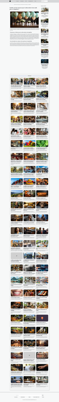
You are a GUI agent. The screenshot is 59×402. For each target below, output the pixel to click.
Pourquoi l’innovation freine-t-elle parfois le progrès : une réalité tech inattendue (44, 65)
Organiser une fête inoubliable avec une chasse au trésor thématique (16, 124)
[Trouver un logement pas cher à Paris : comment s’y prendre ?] (17, 217)
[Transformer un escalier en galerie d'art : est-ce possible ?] (42, 106)
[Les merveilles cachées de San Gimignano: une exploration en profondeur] (17, 243)
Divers (12, 4)
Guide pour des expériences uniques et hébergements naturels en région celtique (42, 161)
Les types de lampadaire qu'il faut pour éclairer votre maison (29, 335)
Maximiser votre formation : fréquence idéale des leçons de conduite (42, 99)
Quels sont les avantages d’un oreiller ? (29, 372)
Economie (15, 397)
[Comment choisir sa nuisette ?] (42, 355)
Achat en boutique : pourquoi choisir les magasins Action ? (41, 285)
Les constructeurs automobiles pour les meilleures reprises (41, 273)
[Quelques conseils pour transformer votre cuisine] (42, 379)
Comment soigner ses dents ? (15, 297)
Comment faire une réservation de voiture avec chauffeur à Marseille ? (41, 261)
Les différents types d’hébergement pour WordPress (29, 261)
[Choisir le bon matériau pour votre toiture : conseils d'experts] (17, 181)
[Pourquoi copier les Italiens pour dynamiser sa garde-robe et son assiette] (42, 81)
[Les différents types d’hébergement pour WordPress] (29, 255)
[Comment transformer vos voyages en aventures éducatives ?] (17, 106)
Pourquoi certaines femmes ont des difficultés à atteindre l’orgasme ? (29, 360)
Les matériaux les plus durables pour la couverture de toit (42, 174)
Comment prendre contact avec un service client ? (16, 210)
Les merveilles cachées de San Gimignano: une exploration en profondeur (15, 248)
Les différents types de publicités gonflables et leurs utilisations (29, 186)
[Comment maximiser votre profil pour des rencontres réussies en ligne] (29, 169)
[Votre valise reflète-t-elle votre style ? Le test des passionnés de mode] (44, 31)
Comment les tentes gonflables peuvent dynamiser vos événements (29, 148)
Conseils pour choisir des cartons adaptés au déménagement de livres (41, 136)
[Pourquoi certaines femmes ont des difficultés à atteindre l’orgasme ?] (29, 355)
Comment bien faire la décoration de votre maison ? (29, 285)
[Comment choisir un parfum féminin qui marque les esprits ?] (29, 131)
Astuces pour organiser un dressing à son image (16, 99)
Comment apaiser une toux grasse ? (29, 222)
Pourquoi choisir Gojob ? (27, 198)
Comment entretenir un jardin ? (15, 322)
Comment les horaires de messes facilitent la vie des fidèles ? (29, 124)
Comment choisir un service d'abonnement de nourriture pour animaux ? (16, 136)
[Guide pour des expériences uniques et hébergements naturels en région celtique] (42, 156)
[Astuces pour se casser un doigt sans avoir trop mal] (42, 367)
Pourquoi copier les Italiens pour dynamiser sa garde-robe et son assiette (41, 86)
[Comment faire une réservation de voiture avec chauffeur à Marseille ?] (42, 255)
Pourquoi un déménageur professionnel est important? (28, 310)
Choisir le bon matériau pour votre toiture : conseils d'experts (16, 186)
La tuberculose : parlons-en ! (40, 222)
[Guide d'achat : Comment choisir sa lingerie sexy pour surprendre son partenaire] (17, 156)
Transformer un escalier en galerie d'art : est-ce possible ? (41, 111)
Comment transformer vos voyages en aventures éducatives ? (17, 111)
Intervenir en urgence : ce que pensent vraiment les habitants (44, 54)
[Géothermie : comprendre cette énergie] (17, 355)
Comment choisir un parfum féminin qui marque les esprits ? (29, 136)
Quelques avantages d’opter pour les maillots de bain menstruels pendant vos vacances (16, 385)
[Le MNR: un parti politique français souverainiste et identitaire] (17, 255)
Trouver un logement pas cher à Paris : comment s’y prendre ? (17, 223)
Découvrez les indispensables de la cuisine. (41, 310)
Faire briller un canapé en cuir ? (41, 198)
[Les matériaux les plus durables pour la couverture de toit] (42, 169)
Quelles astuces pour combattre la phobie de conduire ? (29, 236)
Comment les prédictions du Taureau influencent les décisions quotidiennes (17, 174)
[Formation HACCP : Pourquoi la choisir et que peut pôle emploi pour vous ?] (17, 367)
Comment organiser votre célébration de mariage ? (16, 348)
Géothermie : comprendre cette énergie (15, 360)
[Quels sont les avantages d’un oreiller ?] (29, 367)
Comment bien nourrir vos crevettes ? (16, 334)
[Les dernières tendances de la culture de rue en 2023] (17, 143)
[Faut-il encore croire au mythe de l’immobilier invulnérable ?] (44, 20)
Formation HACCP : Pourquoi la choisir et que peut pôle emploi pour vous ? (16, 372)
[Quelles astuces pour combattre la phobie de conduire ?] (29, 230)
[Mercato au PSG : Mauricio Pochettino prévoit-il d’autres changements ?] (42, 230)
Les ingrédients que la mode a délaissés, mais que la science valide (44, 13)
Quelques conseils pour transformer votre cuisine (41, 384)
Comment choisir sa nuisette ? (41, 359)
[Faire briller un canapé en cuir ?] (42, 193)
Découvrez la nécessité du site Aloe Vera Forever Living (41, 335)
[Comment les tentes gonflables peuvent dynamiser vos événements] (29, 143)
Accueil (10, 4)
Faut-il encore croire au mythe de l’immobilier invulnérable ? (44, 24)
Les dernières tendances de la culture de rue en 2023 (16, 148)
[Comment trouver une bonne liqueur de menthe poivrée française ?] (42, 143)
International (23, 397)
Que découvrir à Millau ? (14, 198)
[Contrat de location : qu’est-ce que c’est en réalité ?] (29, 379)
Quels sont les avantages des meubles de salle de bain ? (29, 248)
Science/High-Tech (36, 397)
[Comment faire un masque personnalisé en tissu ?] (17, 230)
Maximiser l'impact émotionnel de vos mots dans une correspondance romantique (29, 161)
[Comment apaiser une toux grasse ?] (29, 217)
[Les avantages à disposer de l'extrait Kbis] (42, 243)
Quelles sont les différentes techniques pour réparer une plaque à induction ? (29, 273)
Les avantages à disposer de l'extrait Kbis (41, 248)
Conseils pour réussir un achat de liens (29, 297)
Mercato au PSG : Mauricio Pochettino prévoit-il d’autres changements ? (42, 236)
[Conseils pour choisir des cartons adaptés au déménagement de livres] (42, 131)
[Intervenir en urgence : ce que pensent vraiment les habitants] (44, 51)
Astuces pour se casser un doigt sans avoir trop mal (42, 372)
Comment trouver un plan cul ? (41, 322)
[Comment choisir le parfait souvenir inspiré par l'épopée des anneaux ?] (29, 106)
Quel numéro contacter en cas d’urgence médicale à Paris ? (41, 348)
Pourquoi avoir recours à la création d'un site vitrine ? (29, 348)
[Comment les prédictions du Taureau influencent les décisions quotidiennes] (17, 169)
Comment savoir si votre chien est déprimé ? (41, 210)
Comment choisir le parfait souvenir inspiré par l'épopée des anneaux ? (29, 111)
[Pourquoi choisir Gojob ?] (29, 193)
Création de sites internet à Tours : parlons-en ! (29, 210)
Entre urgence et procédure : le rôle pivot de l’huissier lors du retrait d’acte (44, 44)
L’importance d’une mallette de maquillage (15, 310)
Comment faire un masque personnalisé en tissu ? (15, 236)
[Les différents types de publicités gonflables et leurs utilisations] (29, 181)
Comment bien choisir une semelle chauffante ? (41, 298)
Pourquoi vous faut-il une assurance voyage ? (16, 285)
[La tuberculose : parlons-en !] (42, 217)
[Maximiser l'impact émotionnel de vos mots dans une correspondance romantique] (29, 156)
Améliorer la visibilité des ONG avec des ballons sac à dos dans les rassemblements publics (41, 186)
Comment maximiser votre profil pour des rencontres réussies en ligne (29, 174)
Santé (29, 397)
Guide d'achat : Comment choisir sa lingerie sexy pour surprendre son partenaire (16, 161)
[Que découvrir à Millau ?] (17, 193)
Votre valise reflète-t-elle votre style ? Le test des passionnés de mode (44, 34)
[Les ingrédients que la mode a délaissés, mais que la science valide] (44, 10)
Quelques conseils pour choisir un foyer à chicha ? (16, 273)
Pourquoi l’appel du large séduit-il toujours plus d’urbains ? (29, 99)
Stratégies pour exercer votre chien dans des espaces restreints (41, 124)
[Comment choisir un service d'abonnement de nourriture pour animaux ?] (17, 131)
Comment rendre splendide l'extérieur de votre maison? (29, 323)
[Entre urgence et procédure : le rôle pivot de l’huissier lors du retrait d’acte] (44, 41)
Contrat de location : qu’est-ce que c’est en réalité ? (29, 384)
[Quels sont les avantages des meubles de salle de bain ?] (29, 243)
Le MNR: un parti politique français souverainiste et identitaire (16, 261)
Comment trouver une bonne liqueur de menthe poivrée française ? (41, 148)
